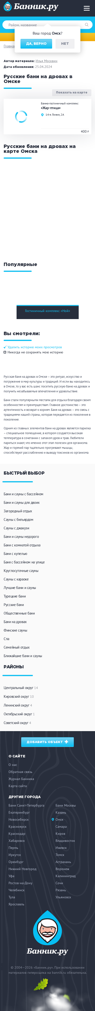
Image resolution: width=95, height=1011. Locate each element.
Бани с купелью (15, 553)
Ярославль (16, 904)
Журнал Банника (21, 779)
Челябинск (17, 890)
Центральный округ (21, 687)
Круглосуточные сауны (21, 570)
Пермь (13, 848)
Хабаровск (17, 840)
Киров (60, 833)
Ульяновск (63, 897)
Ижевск (61, 848)
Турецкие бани (15, 596)
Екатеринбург (19, 812)
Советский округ (17, 722)
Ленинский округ (18, 705)
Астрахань (63, 862)
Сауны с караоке (16, 579)
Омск (59, 819)
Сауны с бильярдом (18, 519)
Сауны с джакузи (16, 528)
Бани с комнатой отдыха (22, 545)
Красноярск (18, 826)
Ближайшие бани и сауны (23, 655)
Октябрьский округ (19, 714)
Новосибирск (19, 819)
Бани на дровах (15, 621)
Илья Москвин (46, 61)
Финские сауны (15, 630)
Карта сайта (18, 786)
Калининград (66, 876)
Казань (61, 812)
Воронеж (62, 869)
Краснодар (17, 833)
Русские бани (14, 604)
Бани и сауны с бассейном (23, 494)
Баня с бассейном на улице (24, 562)
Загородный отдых (18, 511)
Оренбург (16, 862)
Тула (12, 897)
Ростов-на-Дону (20, 883)
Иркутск (15, 855)
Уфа (11, 876)
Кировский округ (19, 696)
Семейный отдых (17, 647)
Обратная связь (20, 772)
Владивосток (65, 840)
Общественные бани (19, 613)
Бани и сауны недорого (21, 536)
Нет (65, 43)
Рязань (61, 890)
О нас (13, 765)
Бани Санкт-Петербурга (26, 805)
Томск (60, 855)
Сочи (59, 883)
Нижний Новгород (23, 869)
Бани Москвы (66, 805)
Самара (61, 826)
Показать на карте (71, 93)
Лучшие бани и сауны (20, 587)
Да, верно (36, 43)
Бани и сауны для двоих (22, 502)
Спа (6, 638)
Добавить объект (45, 742)
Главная (10, 46)
